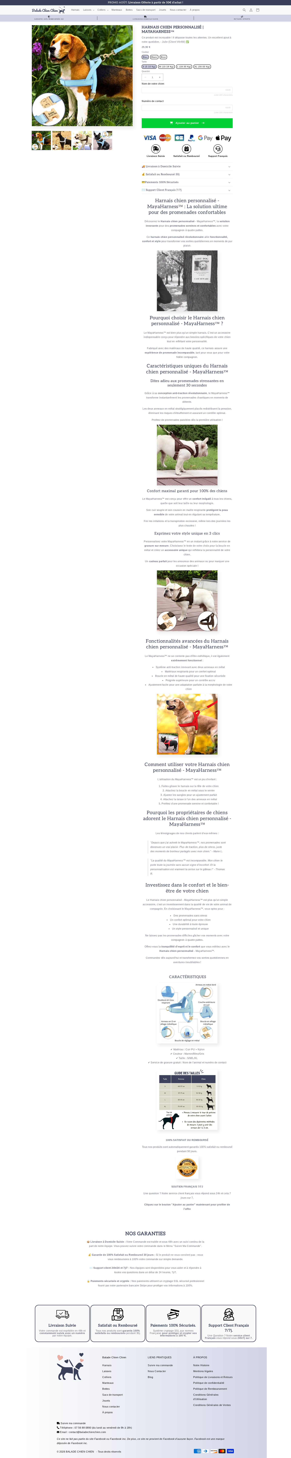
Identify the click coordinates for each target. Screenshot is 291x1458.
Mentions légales (203, 1371)
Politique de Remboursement (210, 1389)
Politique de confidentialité (208, 1383)
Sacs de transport (112, 1394)
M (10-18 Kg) (166, 66)
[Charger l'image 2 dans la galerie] (61, 140)
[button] (88, 10)
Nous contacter (111, 1406)
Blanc (154, 57)
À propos (107, 1412)
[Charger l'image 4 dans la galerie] (102, 140)
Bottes (106, 1389)
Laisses (106, 1371)
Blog (150, 1377)
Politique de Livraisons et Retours (212, 1377)
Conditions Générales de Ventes (212, 1405)
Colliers (106, 1377)
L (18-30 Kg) (184, 66)
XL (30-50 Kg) (202, 66)
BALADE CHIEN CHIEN (80, 1451)
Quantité (146, 71)
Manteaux (108, 1383)
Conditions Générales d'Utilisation (206, 1396)
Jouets (106, 1400)
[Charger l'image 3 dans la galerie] (82, 140)
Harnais (106, 1365)
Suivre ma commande (160, 1365)
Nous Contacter (157, 1371)
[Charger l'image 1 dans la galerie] (41, 140)
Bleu (145, 57)
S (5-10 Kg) (149, 66)
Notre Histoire (201, 1365)
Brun (163, 57)
